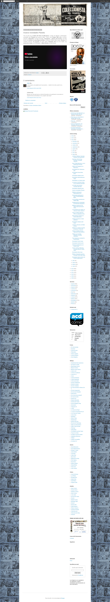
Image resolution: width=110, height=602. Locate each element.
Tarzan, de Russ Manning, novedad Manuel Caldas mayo (78, 249)
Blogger (63, 598)
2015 (72, 137)
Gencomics (73, 405)
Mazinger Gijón (74, 501)
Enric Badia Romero (75, 448)
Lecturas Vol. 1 (74, 309)
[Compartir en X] (45, 73)
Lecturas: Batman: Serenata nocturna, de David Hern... (78, 157)
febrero (74, 264)
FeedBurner (80, 575)
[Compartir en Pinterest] (48, 73)
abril (73, 260)
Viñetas (72, 437)
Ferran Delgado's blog (76, 403)
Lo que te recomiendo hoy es (77, 411)
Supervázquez (74, 506)
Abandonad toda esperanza (77, 362)
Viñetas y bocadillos (75, 439)
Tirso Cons (73, 466)
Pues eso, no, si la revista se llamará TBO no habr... (77, 117)
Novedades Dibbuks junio (78, 188)
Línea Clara (73, 415)
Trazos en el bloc (75, 433)
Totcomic (73, 514)
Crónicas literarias (75, 377)
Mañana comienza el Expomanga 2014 (76, 193)
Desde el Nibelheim (75, 382)
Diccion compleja (75, 385)
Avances (29, 74)
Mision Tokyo (74, 418)
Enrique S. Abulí (74, 450)
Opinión (73, 302)
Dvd (72, 292)
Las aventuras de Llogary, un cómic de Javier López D (78, 210)
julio (73, 150)
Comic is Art (73, 371)
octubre (74, 145)
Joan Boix (73, 453)
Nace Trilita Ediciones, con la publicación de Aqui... (78, 164)
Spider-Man (73, 479)
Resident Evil (74, 477)
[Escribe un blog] (43, 73)
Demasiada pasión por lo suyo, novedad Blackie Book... (77, 196)
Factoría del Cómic (75, 401)
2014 (72, 139)
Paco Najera (74, 460)
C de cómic (73, 494)
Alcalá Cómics (74, 490)
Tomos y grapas (74, 353)
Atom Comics (74, 493)
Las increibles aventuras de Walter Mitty (78, 200)
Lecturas (73, 297)
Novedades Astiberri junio (78, 175)
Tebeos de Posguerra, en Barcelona (77, 167)
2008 (72, 278)
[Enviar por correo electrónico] (42, 73)
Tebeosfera (73, 352)
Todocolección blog (75, 512)
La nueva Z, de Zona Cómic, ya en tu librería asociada (78, 183)
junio (73, 152)
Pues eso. (73, 121)
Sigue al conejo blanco (76, 424)
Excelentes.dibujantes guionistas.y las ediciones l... (77, 128)
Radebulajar (74, 419)
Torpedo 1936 (74, 482)
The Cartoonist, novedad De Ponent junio (78, 239)
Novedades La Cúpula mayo (78, 180)
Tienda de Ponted (75, 509)
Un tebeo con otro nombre (77, 434)
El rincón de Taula (75, 496)
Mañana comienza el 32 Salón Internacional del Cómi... (78, 206)
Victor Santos (74, 468)
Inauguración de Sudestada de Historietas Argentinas (78, 203)
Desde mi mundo (75, 384)
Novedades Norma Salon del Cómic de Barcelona (78, 258)
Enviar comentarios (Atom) (35, 105)
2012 (72, 270)
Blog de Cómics (74, 367)
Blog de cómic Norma (76, 369)
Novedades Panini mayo (77, 241)
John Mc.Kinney (74, 474)
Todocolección (74, 511)
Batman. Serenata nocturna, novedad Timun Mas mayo (78, 255)
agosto (74, 148)
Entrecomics (74, 393)
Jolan (28, 83)
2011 (72, 272)
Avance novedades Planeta (78, 190)
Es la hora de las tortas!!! (76, 395)
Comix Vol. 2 (74, 374)
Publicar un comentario (30, 100)
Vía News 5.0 (74, 441)
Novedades (73, 300)
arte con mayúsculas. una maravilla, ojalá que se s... (76, 124)
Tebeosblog (73, 429)
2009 (72, 276)
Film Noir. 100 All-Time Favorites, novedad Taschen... (77, 160)
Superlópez (73, 480)
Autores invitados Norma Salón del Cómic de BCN (78, 231)
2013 (72, 268)
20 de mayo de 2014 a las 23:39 (34, 88)
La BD (72, 408)
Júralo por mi (74, 406)
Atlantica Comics (74, 491)
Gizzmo (72, 498)
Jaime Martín (74, 451)
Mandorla (73, 416)
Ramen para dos (74, 421)
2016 (72, 135)
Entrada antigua (62, 103)
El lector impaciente (75, 390)
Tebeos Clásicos (74, 508)
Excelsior (73, 348)
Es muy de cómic (75, 396)
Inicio (46, 103)
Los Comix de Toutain (76, 413)
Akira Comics (74, 488)
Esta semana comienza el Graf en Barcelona (78, 216)
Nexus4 (72, 503)
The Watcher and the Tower (77, 431)
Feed (71, 560)
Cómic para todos (75, 381)
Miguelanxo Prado (75, 458)
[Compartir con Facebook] (46, 73)
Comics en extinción (75, 372)
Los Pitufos (73, 475)
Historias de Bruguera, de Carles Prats (78, 245)
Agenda (73, 283)
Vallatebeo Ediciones (75, 436)
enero (73, 266)
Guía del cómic (74, 350)
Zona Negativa (74, 357)
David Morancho (74, 447)
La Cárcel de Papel (75, 410)
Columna (73, 288)
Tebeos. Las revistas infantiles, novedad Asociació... (77, 235)
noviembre (74, 143)
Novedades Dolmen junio (78, 243)
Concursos (73, 290)
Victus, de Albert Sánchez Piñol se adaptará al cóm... (78, 213)
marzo (73, 262)
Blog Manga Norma (75, 366)
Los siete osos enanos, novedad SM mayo (77, 186)
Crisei (72, 376)
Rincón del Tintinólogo (76, 423)
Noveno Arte (74, 504)
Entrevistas (73, 293)
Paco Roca (73, 461)
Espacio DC (73, 398)
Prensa (72, 303)
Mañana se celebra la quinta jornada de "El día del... (78, 228)
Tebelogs (73, 428)
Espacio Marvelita (75, 400)
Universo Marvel (74, 355)
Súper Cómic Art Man (75, 426)
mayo (73, 154)
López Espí (73, 455)
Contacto (72, 538)
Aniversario (73, 285)
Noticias (73, 298)
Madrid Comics (74, 499)
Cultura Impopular (75, 379)
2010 (72, 274)
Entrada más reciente (28, 103)
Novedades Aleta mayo (77, 252)
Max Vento (73, 456)
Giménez (73, 295)
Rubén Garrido (74, 463)
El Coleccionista (74, 347)
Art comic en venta (75, 364)
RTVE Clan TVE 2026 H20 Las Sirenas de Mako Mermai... (78, 114)
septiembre (75, 147)
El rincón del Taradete (76, 392)
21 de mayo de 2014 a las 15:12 (34, 97)
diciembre (74, 141)
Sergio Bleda (74, 465)
